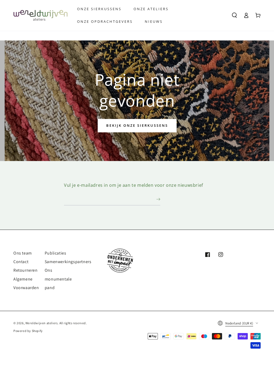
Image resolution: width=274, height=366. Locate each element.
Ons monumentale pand (58, 278)
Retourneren (25, 270)
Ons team (22, 253)
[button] (234, 15)
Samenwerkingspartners (68, 261)
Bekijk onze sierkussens (137, 125)
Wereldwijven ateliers (41, 323)
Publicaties (55, 253)
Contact (20, 261)
